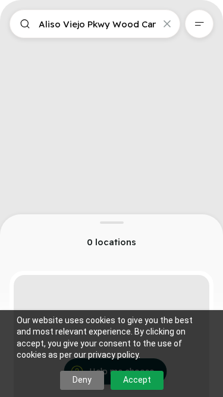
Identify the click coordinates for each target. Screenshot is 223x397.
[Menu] (199, 24)
